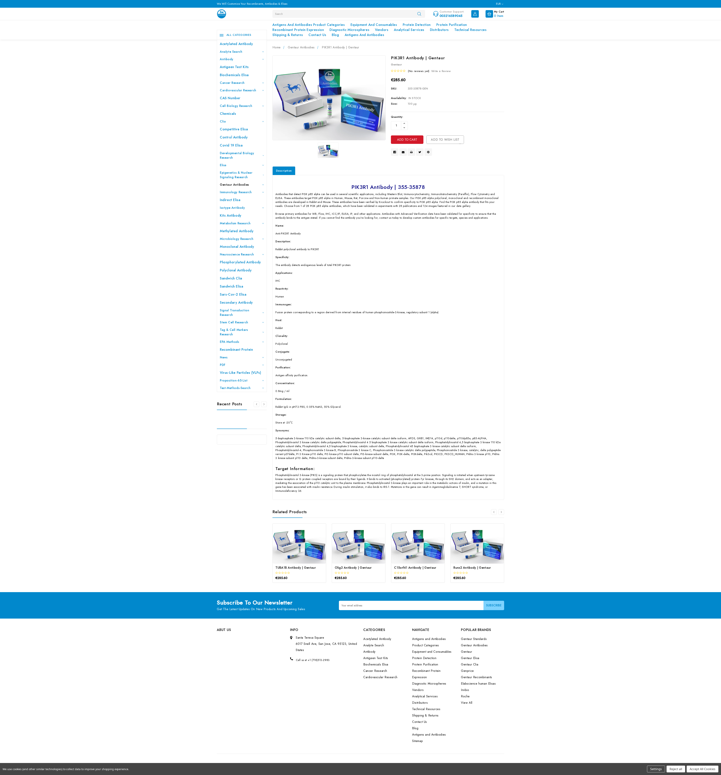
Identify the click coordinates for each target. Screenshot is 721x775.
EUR (499, 4)
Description (284, 171)
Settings (656, 769)
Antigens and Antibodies (364, 34)
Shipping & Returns (287, 34)
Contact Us (317, 34)
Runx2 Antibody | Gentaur (472, 567)
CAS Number (230, 98)
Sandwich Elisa (231, 286)
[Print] (411, 152)
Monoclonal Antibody (237, 246)
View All (466, 703)
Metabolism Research (235, 223)
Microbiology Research (236, 239)
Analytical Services (409, 29)
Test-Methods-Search (235, 388)
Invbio (465, 690)
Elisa (223, 165)
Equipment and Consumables (374, 24)
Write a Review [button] (441, 71)
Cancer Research (232, 83)
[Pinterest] (428, 152)
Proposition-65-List (233, 380)
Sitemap (417, 741)
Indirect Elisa (230, 200)
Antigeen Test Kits (234, 67)
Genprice (467, 671)
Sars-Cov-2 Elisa (233, 294)
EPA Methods (229, 342)
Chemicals (228, 113)
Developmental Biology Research (237, 155)
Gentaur (466, 652)
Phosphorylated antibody (240, 262)
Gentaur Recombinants (476, 677)
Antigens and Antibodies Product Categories (308, 24)
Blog (335, 34)
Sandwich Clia (231, 278)
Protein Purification (451, 24)
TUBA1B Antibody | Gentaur (295, 567)
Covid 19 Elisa (231, 145)
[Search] (419, 13)
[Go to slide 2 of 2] (494, 512)
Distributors (439, 29)
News (223, 357)
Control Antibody (234, 137)
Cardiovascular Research (238, 90)
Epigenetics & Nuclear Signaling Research (236, 174)
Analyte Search (231, 52)
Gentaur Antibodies (234, 184)
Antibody (226, 59)
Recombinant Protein (236, 349)
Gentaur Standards (474, 639)
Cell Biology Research (236, 106)
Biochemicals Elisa (234, 75)
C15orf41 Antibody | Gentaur (415, 567)
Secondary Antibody (236, 302)
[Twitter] (420, 152)
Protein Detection (417, 24)
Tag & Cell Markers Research (234, 332)
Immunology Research (236, 192)
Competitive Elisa (234, 129)
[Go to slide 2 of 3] (264, 404)
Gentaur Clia (469, 664)
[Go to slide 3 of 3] (256, 404)
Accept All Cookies (702, 769)
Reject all (676, 769)
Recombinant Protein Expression (298, 29)
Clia (223, 121)
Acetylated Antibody (236, 43)
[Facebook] (394, 152)
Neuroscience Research (237, 254)
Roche (465, 696)
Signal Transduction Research (234, 312)
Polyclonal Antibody (236, 270)
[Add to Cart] (294, 547)
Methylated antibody (236, 231)
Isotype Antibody (232, 208)
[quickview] (304, 547)
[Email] (403, 152)
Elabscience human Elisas (478, 683)
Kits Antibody (230, 215)
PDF (223, 365)
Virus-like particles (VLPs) (240, 372)
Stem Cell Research (234, 322)
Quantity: (397, 117)
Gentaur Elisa (470, 658)
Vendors (381, 29)
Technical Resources (470, 29)
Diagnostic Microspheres (349, 29)
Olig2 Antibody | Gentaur (353, 567)
